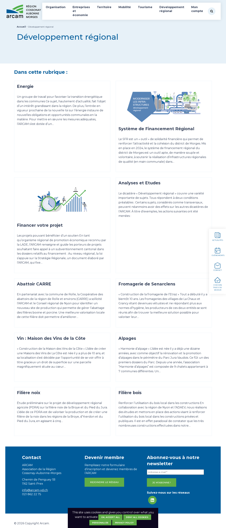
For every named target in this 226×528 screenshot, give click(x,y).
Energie (25, 86)
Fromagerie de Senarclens (146, 284)
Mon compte (197, 9)
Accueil (21, 26)
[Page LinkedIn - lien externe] (152, 500)
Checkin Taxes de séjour (217, 287)
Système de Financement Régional (156, 128)
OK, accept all (110, 517)
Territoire (104, 7)
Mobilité (124, 7)
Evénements (218, 255)
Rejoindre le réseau (104, 482)
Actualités (217, 240)
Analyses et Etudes (139, 182)
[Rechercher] (211, 11)
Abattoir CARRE (34, 284)
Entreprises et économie (81, 11)
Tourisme (145, 7)
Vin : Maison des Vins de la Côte (51, 338)
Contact (217, 270)
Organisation (56, 7)
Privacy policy (124, 522)
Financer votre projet (40, 225)
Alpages (127, 338)
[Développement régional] (163, 105)
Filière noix (28, 392)
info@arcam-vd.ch (35, 490)
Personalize (100, 522)
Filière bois (130, 392)
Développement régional (171, 9)
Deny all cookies (137, 517)
